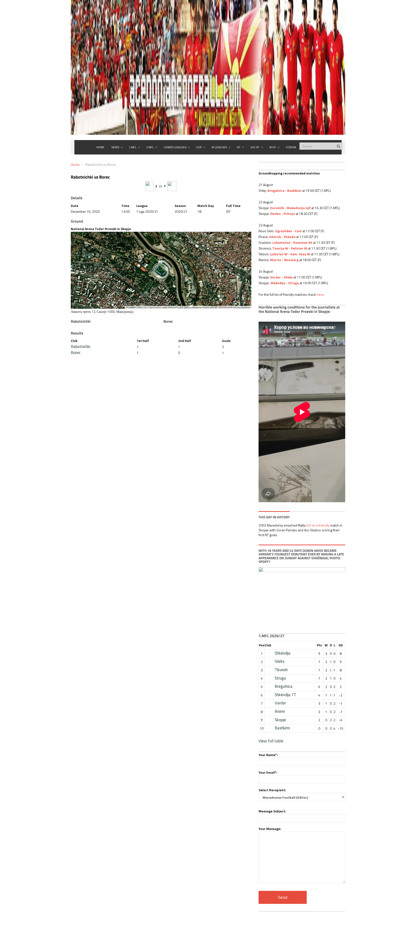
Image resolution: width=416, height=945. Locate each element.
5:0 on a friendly (318, 525)
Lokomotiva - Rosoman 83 (292, 242)
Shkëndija (283, 653)
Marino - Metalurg (284, 259)
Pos (261, 645)
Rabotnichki (80, 346)
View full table (271, 741)
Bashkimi (282, 728)
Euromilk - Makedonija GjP (290, 207)
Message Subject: (272, 811)
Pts (319, 645)
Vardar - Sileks (281, 277)
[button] (161, 265)
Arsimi (280, 711)
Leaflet (132, 307)
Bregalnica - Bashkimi (284, 190)
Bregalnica (283, 686)
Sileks (280, 661)
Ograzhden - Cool (288, 230)
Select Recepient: (272, 789)
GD (340, 645)
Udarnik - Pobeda (282, 236)
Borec (76, 352)
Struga (280, 678)
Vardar (280, 703)
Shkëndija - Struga (284, 282)
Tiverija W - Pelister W (289, 248)
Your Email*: (268, 772)
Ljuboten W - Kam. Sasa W (290, 254)
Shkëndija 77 (285, 695)
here (320, 294)
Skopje (280, 720)
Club (268, 645)
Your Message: (270, 828)
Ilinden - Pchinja (282, 213)
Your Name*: (268, 754)
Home (75, 164)
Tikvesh (281, 670)
